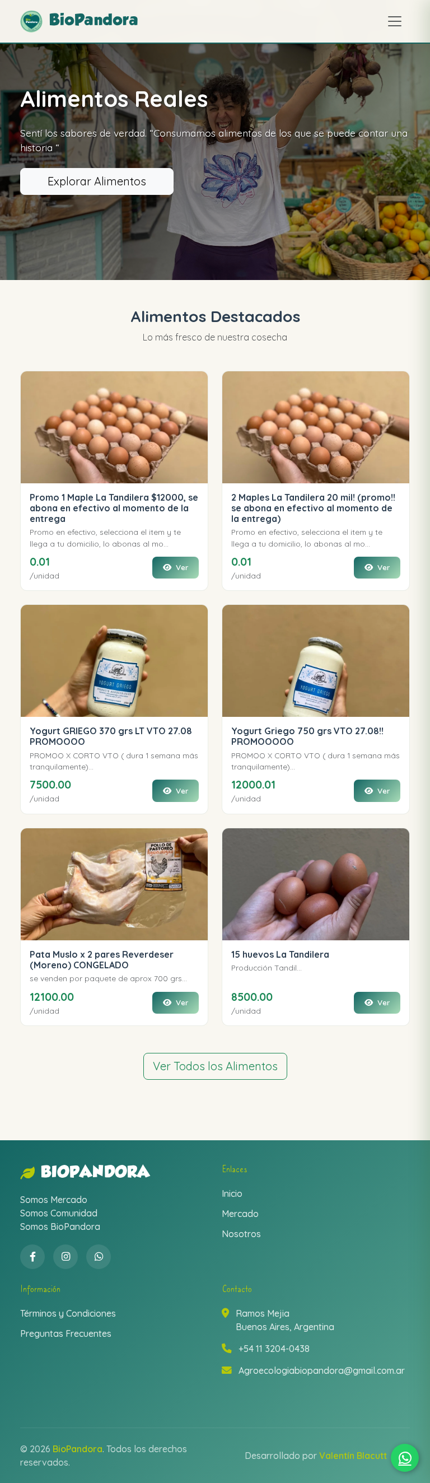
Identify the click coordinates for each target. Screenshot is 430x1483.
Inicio (232, 1193)
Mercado (240, 1213)
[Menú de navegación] (395, 21)
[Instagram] (65, 1256)
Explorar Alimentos (97, 181)
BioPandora (95, 1173)
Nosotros (241, 1233)
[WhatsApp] (98, 1256)
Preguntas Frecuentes (65, 1333)
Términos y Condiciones (68, 1313)
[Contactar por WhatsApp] (405, 1458)
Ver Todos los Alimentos (215, 1066)
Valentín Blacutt (353, 1455)
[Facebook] (32, 1256)
